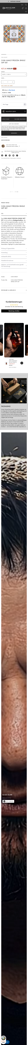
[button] (26, 5)
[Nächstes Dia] (16, 191)
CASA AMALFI (4, 57)
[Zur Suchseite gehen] (26, 5)
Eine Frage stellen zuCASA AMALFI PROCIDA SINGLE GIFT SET (15, 152)
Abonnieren (14, 133)
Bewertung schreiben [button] (14, 311)
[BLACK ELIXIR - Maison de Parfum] (9, 8)
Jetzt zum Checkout (14, 124)
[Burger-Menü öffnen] (26, 11)
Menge (3, 71)
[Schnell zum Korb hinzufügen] (21, 363)
